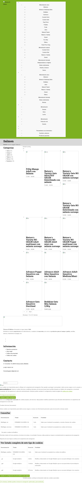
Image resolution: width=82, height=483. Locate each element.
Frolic (45, 27)
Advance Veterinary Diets (45, 9)
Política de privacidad (12, 353)
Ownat (45, 37)
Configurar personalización (8, 395)
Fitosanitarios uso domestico (44, 130)
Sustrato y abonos (44, 133)
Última (45, 42)
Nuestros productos (12, 349)
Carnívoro (45, 14)
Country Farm (45, 17)
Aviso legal (9, 351)
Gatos (8, 151)
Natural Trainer (46, 32)
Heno (44, 112)
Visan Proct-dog (45, 45)
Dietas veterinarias (44, 65)
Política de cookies (11, 355)
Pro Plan (46, 40)
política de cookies (67, 391)
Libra (46, 29)
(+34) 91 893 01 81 (8, 367)
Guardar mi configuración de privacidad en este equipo (15, 475)
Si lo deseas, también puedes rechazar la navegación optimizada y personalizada (22, 481)
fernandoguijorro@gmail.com (11, 371)
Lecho (44, 114)
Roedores (9, 161)
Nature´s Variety (45, 35)
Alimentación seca (44, 5)
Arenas (44, 102)
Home (5, 144)
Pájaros (9, 157)
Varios (44, 70)
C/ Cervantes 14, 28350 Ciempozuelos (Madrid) (15, 363)
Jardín (8, 155)
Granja (8, 153)
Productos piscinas (44, 135)
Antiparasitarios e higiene (44, 62)
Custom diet (46, 19)
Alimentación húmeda (44, 60)
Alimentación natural (44, 47)
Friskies (46, 24)
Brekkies (46, 12)
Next (30, 311)
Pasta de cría (44, 121)
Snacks (44, 109)
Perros (8, 159)
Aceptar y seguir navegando (8, 397)
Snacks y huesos (44, 67)
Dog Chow (46, 22)
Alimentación (44, 107)
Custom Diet (46, 52)
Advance (45, 7)
